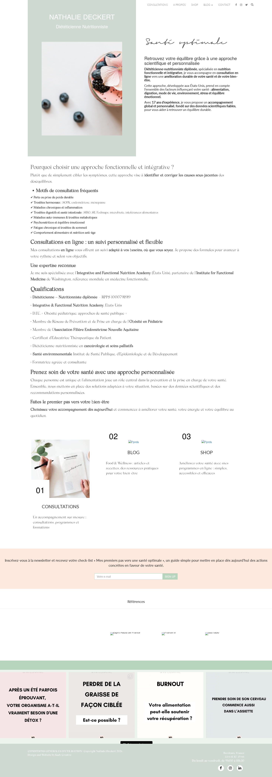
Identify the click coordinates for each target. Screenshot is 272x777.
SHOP (194, 4)
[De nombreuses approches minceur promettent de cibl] (102, 705)
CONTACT (224, 4)
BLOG (207, 4)
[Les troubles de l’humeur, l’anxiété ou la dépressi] (239, 705)
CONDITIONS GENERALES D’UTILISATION (55, 751)
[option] (114, 633)
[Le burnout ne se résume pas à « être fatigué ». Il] (170, 705)
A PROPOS (179, 4)
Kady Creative (63, 754)
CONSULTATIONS (157, 4)
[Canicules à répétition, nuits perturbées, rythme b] (33, 705)
